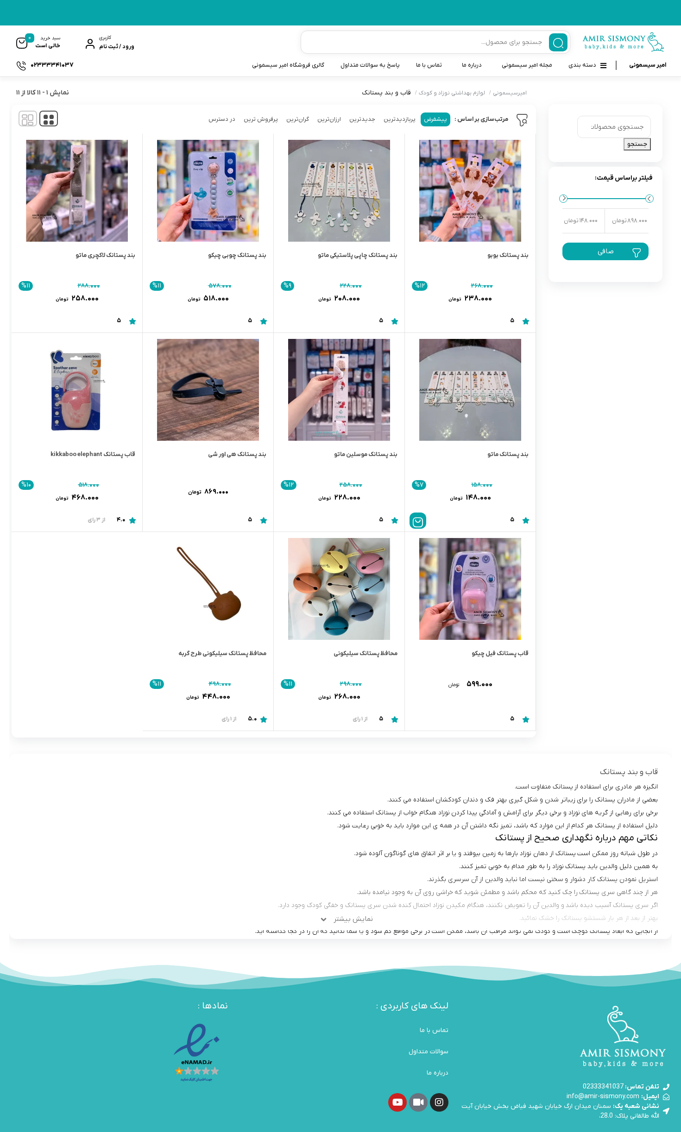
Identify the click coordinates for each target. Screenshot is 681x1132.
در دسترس (221, 119)
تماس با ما (429, 65)
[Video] (418, 1102)
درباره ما (472, 65)
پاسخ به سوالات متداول (370, 65)
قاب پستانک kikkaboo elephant (92, 454)
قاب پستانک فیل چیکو (500, 653)
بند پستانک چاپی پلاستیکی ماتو (357, 255)
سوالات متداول (428, 1051)
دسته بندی (582, 65)
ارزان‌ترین (329, 119)
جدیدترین (362, 119)
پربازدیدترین (400, 119)
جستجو (637, 144)
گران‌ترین (297, 119)
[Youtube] (397, 1102)
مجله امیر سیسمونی (527, 65)
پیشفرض (435, 119)
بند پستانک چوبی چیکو (237, 255)
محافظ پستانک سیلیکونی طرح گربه (222, 653)
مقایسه (508, 295)
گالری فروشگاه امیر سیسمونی (288, 65)
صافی (606, 251)
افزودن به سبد (418, 521)
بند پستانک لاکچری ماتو (105, 255)
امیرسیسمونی (510, 93)
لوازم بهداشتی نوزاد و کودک (452, 93)
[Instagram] (439, 1102)
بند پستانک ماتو (508, 454)
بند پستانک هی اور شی (237, 454)
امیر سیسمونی (647, 65)
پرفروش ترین (261, 119)
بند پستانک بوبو (508, 255)
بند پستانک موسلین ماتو (365, 454)
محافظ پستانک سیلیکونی (365, 653)
